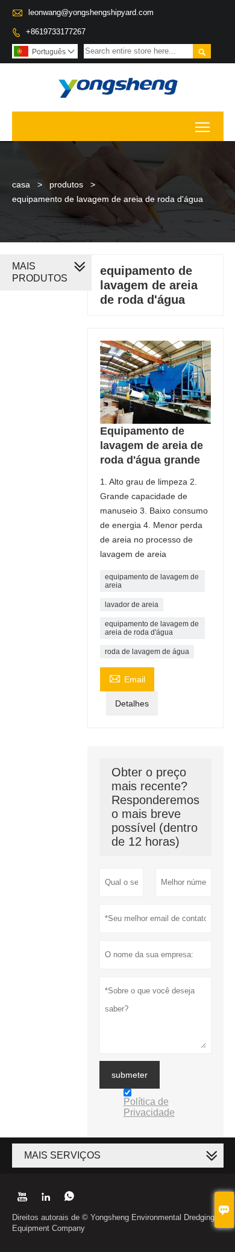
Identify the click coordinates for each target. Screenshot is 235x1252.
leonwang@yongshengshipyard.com (91, 12)
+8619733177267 (56, 31)
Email (127, 678)
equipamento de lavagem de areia (152, 581)
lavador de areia (131, 604)
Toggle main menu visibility (203, 126)
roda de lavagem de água (147, 651)
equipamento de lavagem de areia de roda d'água (152, 628)
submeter (129, 1075)
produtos (66, 184)
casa (21, 184)
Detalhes (132, 703)
